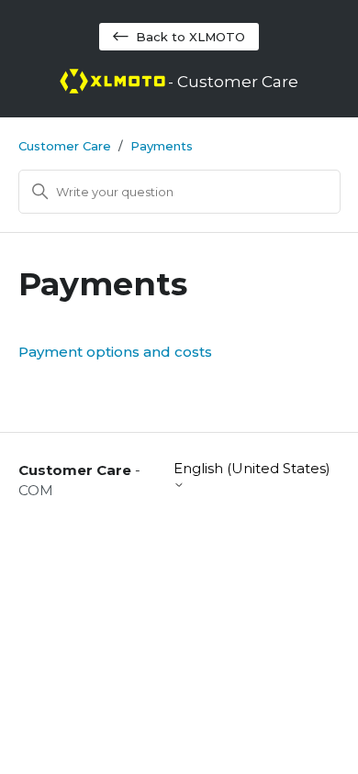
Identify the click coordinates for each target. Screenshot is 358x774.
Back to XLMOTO (190, 36)
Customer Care (64, 145)
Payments (161, 145)
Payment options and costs (115, 351)
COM (35, 490)
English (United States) (251, 468)
